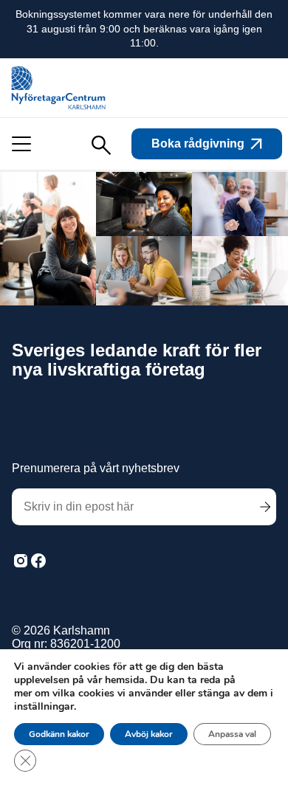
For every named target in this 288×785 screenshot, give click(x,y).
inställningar (44, 706)
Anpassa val (232, 734)
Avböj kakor (149, 734)
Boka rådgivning (197, 143)
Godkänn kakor (59, 734)
